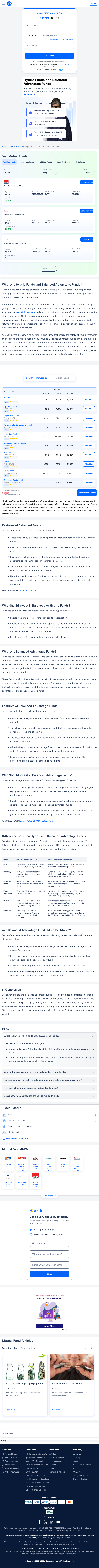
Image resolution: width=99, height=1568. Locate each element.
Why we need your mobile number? (62, 39)
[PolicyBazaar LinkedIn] (52, 1522)
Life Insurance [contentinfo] (11, 1457)
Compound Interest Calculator (20, 1126)
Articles (53, 1454)
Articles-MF (19, 147)
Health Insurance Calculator (37, 1479)
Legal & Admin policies (82, 1465)
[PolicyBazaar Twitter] (45, 1522)
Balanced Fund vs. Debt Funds (67, 1383)
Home (4, 147)
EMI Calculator (32, 1468)
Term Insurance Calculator (37, 1465)
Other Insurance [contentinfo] (12, 1472)
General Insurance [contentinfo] (12, 1454)
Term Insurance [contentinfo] (11, 1461)
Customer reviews (57, 1457)
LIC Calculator (32, 1472)
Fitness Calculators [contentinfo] (37, 1457)
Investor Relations (80, 1479)
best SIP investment (25, 312)
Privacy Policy (64, 64)
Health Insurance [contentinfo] (12, 1468)
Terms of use (51, 66)
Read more (49, 1195)
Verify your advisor (81, 1475)
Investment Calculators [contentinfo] (38, 1454)
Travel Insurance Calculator (37, 1483)
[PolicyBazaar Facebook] (39, 1522)
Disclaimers (8, 1433)
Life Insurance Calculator (36, 1475)
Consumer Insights (57, 1472)
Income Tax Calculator (17, 1120)
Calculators (12, 1108)
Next (49, 1274)
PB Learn (53, 1468)
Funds (11, 147)
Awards (53, 1465)
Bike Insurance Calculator (36, 1490)
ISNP (75, 1468)
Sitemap (76, 1457)
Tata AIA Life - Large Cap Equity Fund (24, 1383)
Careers (76, 1461)
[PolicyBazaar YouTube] (58, 1522)
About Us (77, 1454)
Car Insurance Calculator (36, 1486)
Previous (85, 1347)
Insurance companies (58, 1461)
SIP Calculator (14, 1114)
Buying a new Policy (44, 1229)
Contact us (77, 1472)
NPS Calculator (14, 1132)
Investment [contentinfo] (10, 1465)
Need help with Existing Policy (49, 1234)
